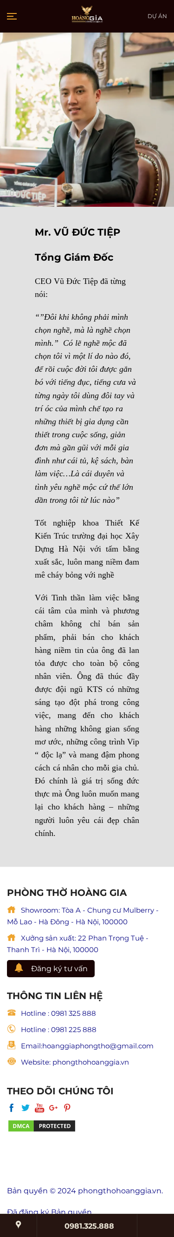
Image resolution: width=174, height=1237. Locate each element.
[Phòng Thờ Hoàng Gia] (87, 16)
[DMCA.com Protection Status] (42, 1125)
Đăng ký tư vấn (59, 968)
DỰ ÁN (157, 16)
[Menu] (12, 16)
